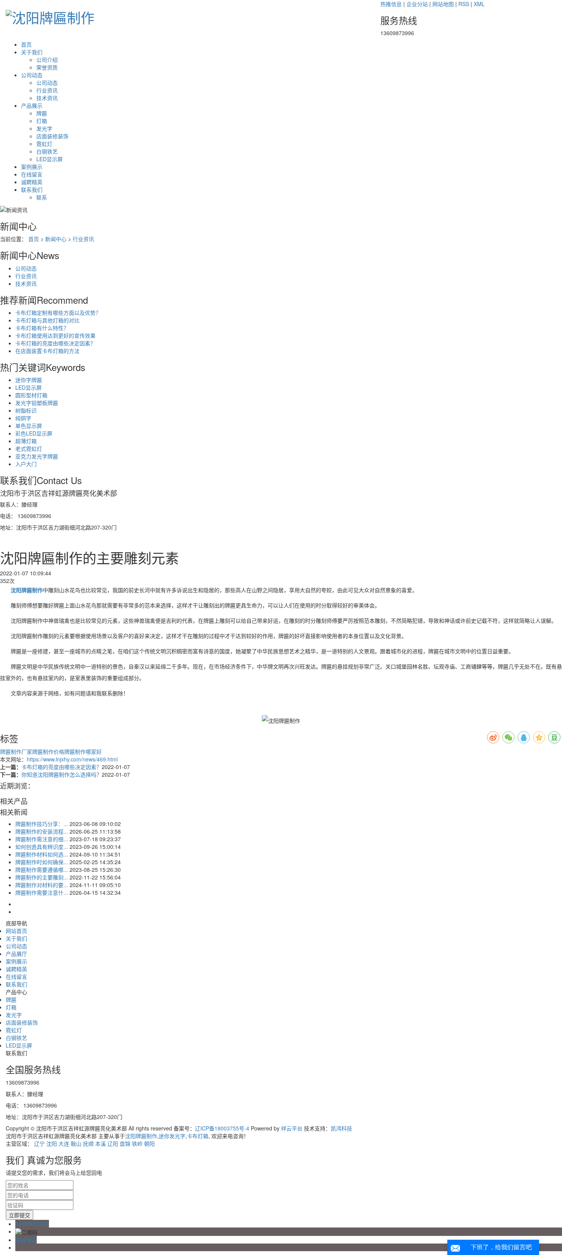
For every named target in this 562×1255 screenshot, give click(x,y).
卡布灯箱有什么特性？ (42, 328)
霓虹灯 (44, 143)
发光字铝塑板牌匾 (36, 402)
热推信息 (391, 4)
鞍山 (76, 1143)
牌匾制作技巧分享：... (41, 823)
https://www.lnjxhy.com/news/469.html (72, 759)
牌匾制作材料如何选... (41, 854)
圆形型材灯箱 (31, 395)
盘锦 (125, 1143)
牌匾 (41, 113)
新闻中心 (56, 239)
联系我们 (31, 189)
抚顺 (88, 1143)
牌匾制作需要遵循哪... (41, 869)
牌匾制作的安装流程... (41, 831)
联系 (41, 197)
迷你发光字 (172, 1136)
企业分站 (417, 4)
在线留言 (31, 174)
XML (479, 4)
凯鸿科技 (341, 1128)
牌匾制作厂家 (16, 751)
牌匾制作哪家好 (83, 751)
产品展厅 (16, 953)
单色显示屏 (28, 425)
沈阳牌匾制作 (141, 1136)
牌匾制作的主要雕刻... (41, 877)
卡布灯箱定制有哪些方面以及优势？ (58, 312)
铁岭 (137, 1143)
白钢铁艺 (47, 151)
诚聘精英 (31, 182)
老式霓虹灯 (28, 448)
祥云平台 (291, 1128)
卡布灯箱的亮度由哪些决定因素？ (55, 343)
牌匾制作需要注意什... (41, 892)
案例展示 (31, 166)
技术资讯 (47, 98)
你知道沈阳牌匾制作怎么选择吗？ (61, 774)
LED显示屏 (49, 159)
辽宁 (39, 1143)
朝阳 (149, 1143)
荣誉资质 (47, 67)
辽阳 (112, 1143)
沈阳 (51, 1143)
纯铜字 (23, 418)
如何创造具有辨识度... (41, 846)
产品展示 (31, 105)
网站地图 (443, 4)
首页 (26, 44)
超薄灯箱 (26, 441)
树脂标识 (26, 410)
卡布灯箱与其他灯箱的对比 (47, 320)
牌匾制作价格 (48, 751)
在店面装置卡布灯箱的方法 (47, 351)
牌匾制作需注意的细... (41, 839)
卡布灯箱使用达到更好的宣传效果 (55, 335)
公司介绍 (47, 59)
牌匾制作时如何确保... (41, 862)
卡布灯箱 (197, 1136)
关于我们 (31, 52)
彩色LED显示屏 (33, 433)
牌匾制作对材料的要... (41, 885)
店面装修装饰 (52, 136)
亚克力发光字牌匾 (36, 456)
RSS (463, 4)
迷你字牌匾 (28, 380)
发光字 (44, 128)
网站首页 (16, 930)
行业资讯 (47, 90)
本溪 (100, 1143)
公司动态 (31, 75)
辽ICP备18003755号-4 (222, 1128)
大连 (63, 1143)
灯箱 (41, 121)
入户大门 (26, 464)
